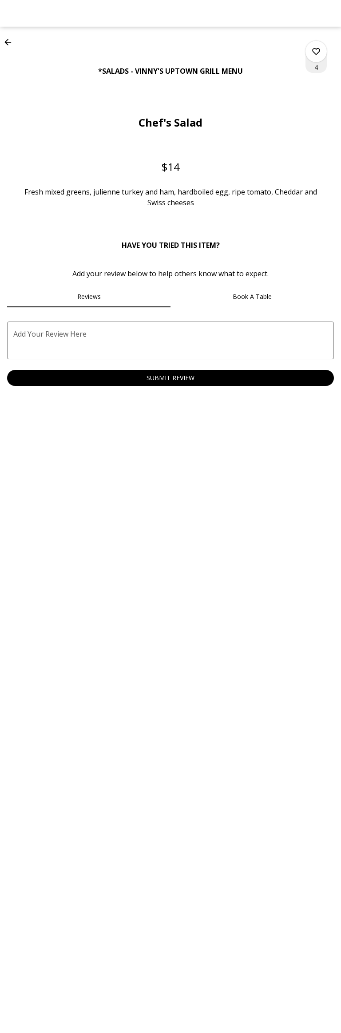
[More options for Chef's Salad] (316, 51)
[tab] (88, 296)
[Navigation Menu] (328, 13)
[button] (10, 42)
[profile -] (306, 13)
